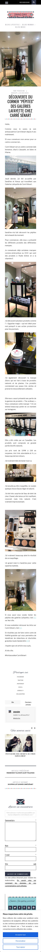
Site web (20, 864)
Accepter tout (20, 935)
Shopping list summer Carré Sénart (20, 783)
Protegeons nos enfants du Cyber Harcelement (20, 755)
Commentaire (20, 820)
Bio (13, 702)
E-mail (20, 854)
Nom (20, 845)
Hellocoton (20, 694)
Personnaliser (20, 941)
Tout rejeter (20, 947)
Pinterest (20, 683)
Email (20, 687)
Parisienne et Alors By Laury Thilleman (20, 771)
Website (16, 718)
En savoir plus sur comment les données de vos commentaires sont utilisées (20, 883)
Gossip (14, 93)
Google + (20, 690)
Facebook (20, 676)
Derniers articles (28, 703)
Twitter (20, 680)
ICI (35, 617)
